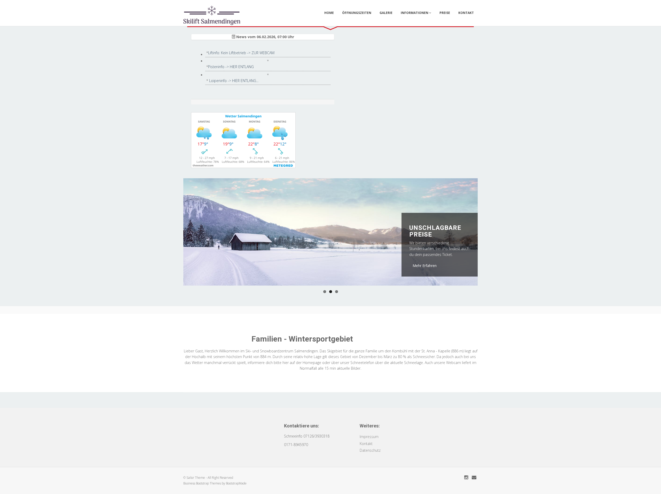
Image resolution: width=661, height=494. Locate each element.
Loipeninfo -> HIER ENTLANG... (233, 80)
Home (329, 13)
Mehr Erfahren (425, 265)
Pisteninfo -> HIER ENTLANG (231, 66)
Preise (444, 13)
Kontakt (466, 13)
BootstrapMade (236, 483)
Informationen (415, 13)
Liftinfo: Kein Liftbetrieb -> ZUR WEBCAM (241, 52)
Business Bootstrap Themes (202, 483)
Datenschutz (370, 450)
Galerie (386, 13)
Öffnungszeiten (356, 13)
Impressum (369, 436)
